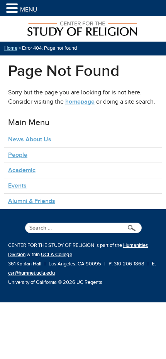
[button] (13, 9)
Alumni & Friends (31, 201)
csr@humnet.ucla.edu (31, 273)
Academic (22, 170)
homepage (80, 101)
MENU (28, 9)
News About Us (29, 139)
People (17, 154)
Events (17, 185)
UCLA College (56, 254)
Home (10, 48)
